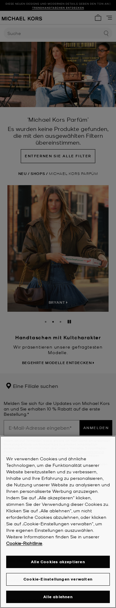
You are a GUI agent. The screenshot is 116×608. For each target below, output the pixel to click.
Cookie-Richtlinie (24, 543)
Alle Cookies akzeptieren (58, 561)
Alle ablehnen (58, 596)
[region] (58, 522)
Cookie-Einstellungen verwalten (58, 579)
